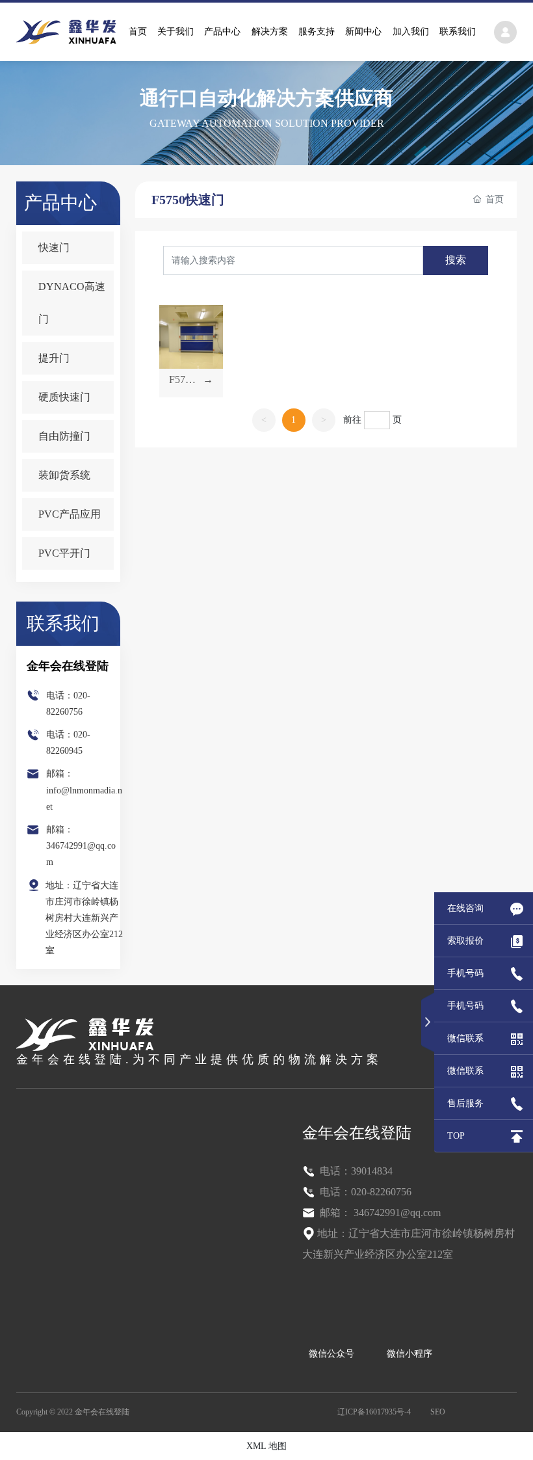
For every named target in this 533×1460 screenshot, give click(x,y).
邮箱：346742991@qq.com (81, 846)
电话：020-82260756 (364, 1191)
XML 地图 (266, 1446)
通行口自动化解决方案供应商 (266, 98)
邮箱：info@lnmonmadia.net (84, 790)
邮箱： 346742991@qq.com (379, 1212)
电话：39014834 (355, 1170)
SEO (437, 1411)
